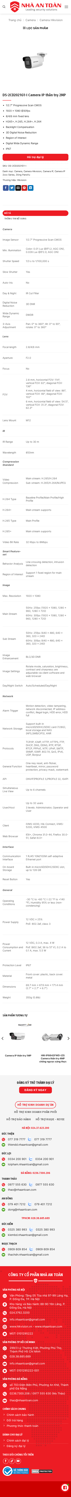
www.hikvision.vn (21, 1326)
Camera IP (48, 171)
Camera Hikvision (51, 20)
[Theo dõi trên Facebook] (6, 1461)
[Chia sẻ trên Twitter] (12, 188)
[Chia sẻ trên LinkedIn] (30, 188)
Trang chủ (14, 20)
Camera (31, 20)
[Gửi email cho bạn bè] (18, 188)
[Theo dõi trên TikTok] (12, 1461)
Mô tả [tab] (7, 213)
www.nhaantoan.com (48, 1326)
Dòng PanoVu (23, 174)
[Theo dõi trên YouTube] (18, 1461)
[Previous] (3, 1045)
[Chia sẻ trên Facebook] (6, 188)
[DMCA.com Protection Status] (42, 1471)
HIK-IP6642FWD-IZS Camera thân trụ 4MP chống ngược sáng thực (53, 1058)
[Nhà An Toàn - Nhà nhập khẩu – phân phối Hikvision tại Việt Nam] (35, 7)
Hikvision (21, 180)
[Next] (68, 1045)
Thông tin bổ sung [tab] (15, 218)
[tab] (35, 1104)
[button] (4, 6)
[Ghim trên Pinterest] (24, 188)
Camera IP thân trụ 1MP (18, 1055)
